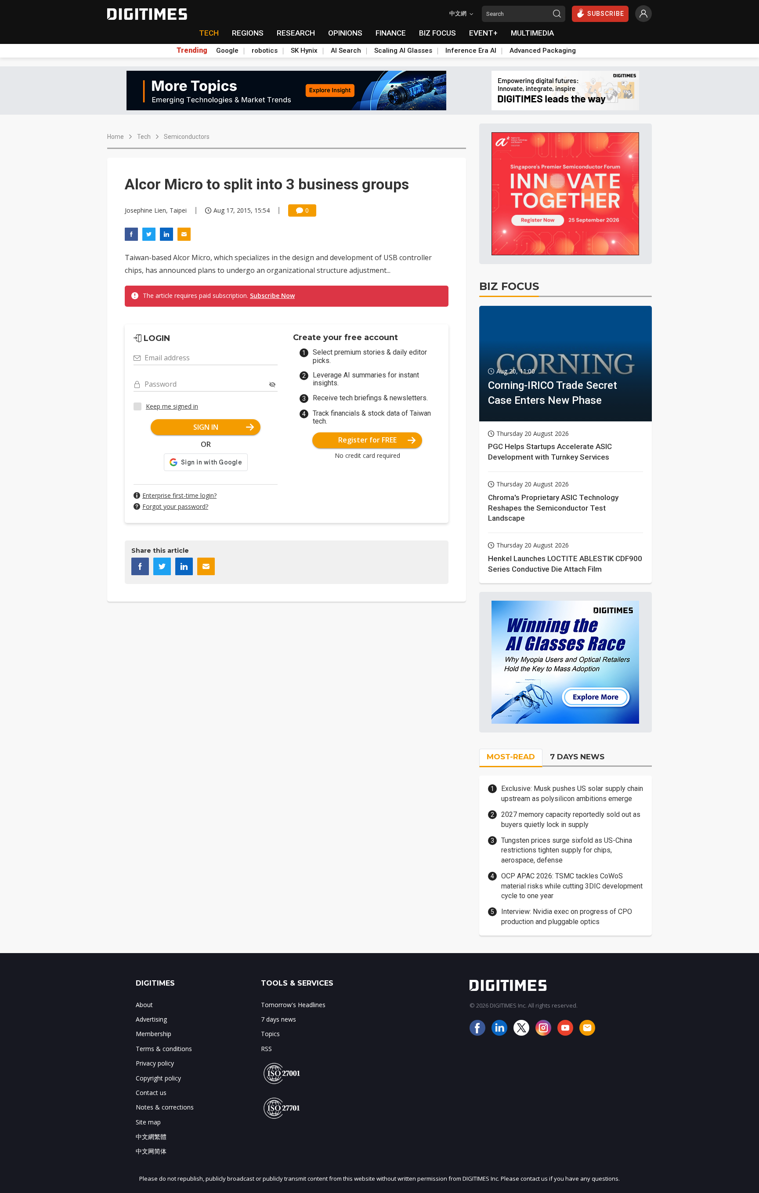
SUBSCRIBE (605, 13)
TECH (209, 33)
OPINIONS (345, 33)
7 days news (278, 1019)
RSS (266, 1048)
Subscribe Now (272, 295)
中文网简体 (151, 1151)
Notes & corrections (165, 1107)
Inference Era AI (470, 50)
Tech (144, 136)
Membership (153, 1034)
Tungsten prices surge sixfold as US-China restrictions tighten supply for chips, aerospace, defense (566, 850)
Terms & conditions (164, 1048)
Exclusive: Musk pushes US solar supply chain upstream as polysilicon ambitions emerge (572, 793)
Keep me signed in (172, 406)
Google (227, 50)
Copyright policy (158, 1078)
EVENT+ (483, 33)
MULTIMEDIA (532, 33)
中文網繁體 (151, 1136)
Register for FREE (367, 440)
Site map (148, 1122)
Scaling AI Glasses (403, 50)
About (144, 1005)
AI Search (346, 50)
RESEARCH (296, 33)
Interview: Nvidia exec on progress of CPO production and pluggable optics (566, 916)
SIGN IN (205, 427)
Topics (270, 1034)
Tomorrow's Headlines (293, 1005)
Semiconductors (187, 136)
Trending (192, 50)
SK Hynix (304, 50)
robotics (265, 50)
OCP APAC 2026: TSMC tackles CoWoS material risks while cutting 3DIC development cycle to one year (572, 886)
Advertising (151, 1019)
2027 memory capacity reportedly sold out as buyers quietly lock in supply (570, 819)
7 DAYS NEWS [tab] (577, 756)
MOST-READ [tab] (511, 756)
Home (115, 136)
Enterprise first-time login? (179, 495)
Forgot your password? (175, 506)
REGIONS (248, 33)
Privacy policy (155, 1063)
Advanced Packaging (543, 50)
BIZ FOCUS (437, 33)
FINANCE (391, 33)
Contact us (151, 1092)
